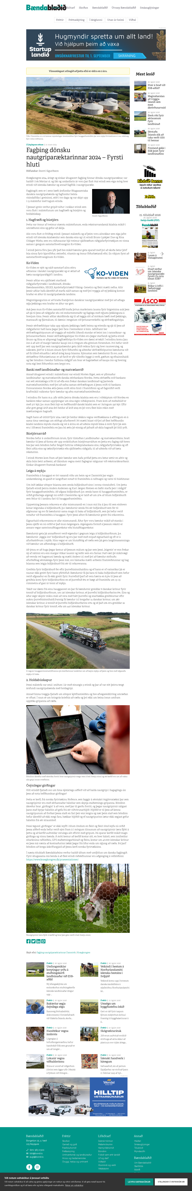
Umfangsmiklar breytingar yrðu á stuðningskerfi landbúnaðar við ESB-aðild (60, 973)
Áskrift (137, 1169)
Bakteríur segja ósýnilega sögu (56, 1005)
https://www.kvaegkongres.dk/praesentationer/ (52, 859)
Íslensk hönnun (105, 1141)
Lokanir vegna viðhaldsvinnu (55, 1060)
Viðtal (132, 19)
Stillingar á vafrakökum (171, 1182)
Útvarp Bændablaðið (124, 7)
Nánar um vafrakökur (74, 1185)
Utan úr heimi (115, 19)
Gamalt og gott (69, 1144)
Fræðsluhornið (69, 1148)
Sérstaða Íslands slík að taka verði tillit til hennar (156, 136)
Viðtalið (102, 1161)
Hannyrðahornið (106, 1148)
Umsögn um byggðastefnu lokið (112, 1005)
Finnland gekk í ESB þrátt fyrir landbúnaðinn (156, 151)
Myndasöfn (139, 1151)
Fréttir (56, 7)
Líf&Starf (69, 7)
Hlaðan (137, 1141)
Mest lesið (145, 74)
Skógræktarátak (110, 1031)
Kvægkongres (83, 952)
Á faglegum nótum (34, 144)
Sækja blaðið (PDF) (150, 220)
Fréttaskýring (76, 19)
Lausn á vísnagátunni (155, 256)
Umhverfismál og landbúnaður (77, 1155)
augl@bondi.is (36, 1157)
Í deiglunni (95, 19)
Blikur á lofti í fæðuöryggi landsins (155, 288)
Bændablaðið (100, 7)
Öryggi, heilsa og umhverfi (75, 1161)
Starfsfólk (138, 1166)
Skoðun (83, 7)
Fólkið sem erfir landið (109, 1155)
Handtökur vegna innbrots (57, 1032)
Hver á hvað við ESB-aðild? (156, 87)
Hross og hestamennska (74, 1158)
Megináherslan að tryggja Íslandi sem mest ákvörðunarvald (157, 102)
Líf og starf (103, 1158)
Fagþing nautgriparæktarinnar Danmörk (56, 952)
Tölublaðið (146, 206)
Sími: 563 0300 (36, 1150)
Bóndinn (102, 1151)
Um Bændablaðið (142, 1163)
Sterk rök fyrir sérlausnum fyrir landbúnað (156, 120)
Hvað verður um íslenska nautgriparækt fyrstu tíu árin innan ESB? (156, 273)
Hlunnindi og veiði (107, 1165)
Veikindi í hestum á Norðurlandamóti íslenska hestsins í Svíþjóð (112, 971)
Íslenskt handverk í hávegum (112, 1060)
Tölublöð (138, 1148)
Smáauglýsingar (149, 7)
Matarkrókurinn (105, 1144)
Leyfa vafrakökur (139, 1182)
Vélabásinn (103, 1168)
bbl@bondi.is (36, 1153)
